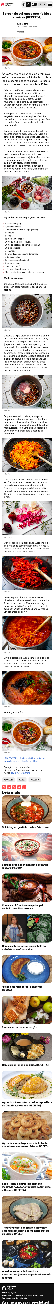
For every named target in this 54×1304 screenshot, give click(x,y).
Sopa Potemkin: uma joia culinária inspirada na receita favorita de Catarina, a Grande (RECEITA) (26, 1187)
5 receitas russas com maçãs (19, 1027)
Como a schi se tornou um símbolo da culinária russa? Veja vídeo (24, 948)
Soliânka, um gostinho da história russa (25, 827)
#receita (35, 780)
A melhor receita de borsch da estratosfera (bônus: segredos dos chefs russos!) (26, 1274)
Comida (20, 32)
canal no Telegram (20, 773)
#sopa (21, 780)
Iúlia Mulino (22, 23)
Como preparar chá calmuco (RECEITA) (25, 1065)
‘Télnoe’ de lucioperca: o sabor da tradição (22, 988)
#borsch (8, 780)
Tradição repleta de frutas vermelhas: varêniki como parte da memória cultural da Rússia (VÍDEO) (26, 1230)
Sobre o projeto (9, 1292)
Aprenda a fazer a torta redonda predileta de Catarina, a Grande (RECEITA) (27, 1104)
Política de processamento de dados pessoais (22, 1295)
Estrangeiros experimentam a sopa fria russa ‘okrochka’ (25, 866)
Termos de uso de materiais (14, 1298)
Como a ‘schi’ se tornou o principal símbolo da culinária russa (22, 907)
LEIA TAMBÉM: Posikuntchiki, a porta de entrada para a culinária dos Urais (24, 760)
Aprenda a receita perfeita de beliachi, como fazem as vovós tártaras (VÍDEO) (25, 1145)
